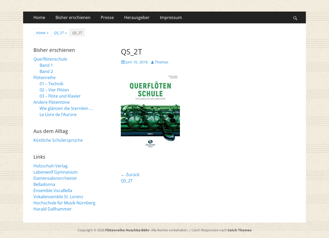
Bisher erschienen (73, 17)
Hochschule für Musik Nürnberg (64, 203)
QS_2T (60, 32)
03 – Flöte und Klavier (60, 96)
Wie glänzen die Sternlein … (66, 108)
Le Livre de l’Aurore (58, 114)
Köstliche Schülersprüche (58, 140)
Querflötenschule (50, 59)
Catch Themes (239, 230)
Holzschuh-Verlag (50, 166)
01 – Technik (51, 84)
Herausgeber (137, 17)
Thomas (161, 62)
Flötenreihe (44, 77)
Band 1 (46, 65)
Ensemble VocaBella (52, 190)
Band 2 (46, 71)
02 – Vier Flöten (54, 90)
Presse (107, 17)
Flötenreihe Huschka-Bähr (127, 230)
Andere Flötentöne (51, 102)
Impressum (171, 17)
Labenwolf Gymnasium (55, 172)
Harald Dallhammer (52, 209)
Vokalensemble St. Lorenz (58, 196)
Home (39, 17)
